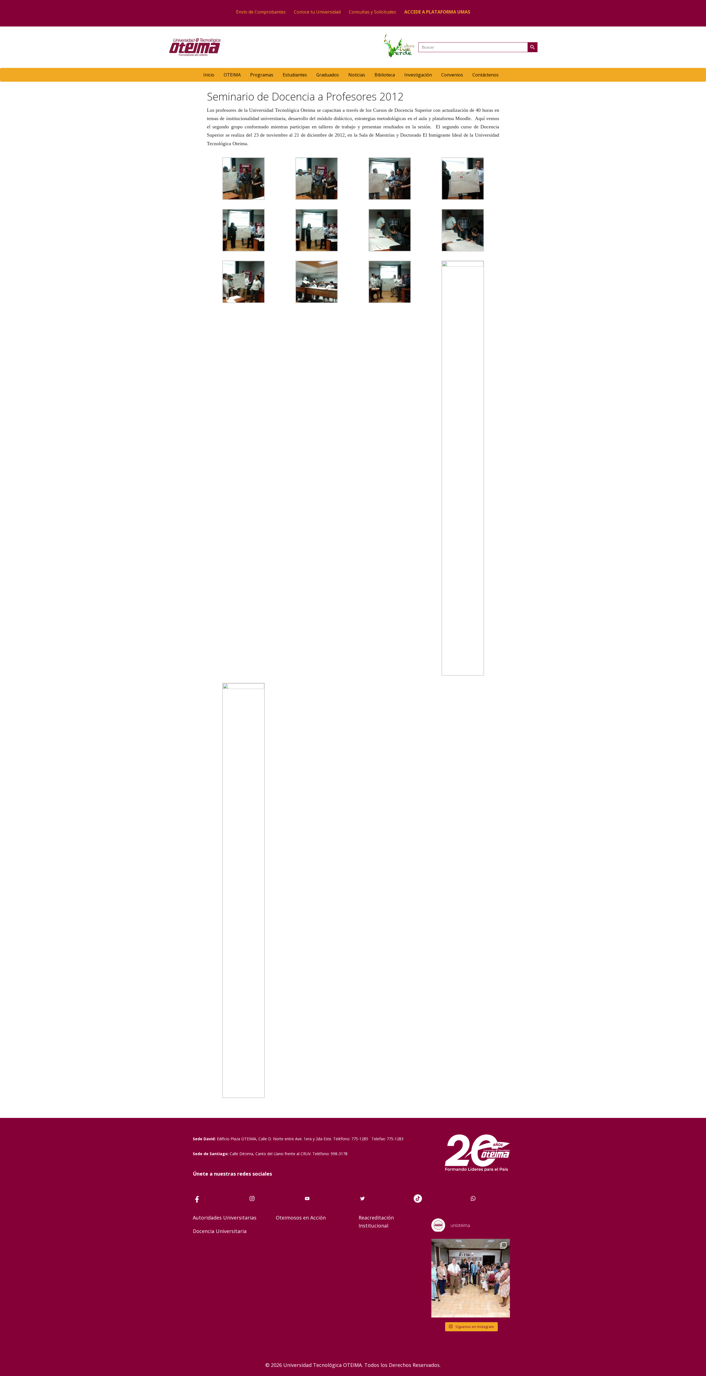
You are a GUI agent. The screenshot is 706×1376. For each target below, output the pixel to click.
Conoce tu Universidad (317, 12)
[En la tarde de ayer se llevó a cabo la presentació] (470, 1278)
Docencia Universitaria (220, 1231)
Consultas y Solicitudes (372, 12)
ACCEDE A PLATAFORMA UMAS (437, 12)
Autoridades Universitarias (224, 1217)
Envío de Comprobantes (261, 12)
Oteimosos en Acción (301, 1217)
